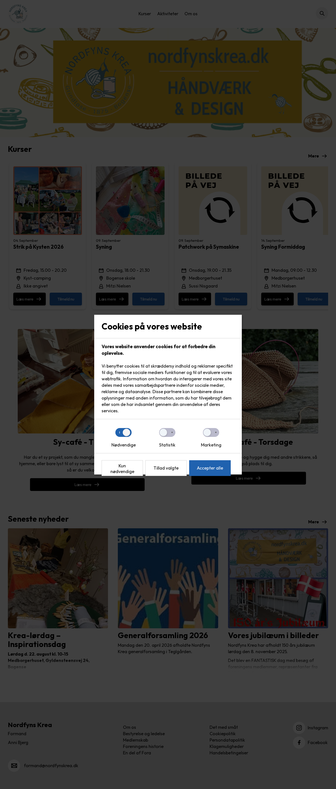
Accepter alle (210, 468)
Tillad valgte (166, 468)
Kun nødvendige (122, 468)
